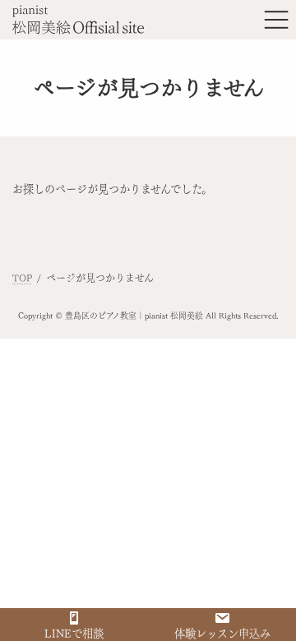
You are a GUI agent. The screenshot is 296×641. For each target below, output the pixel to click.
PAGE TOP (270, 609)
